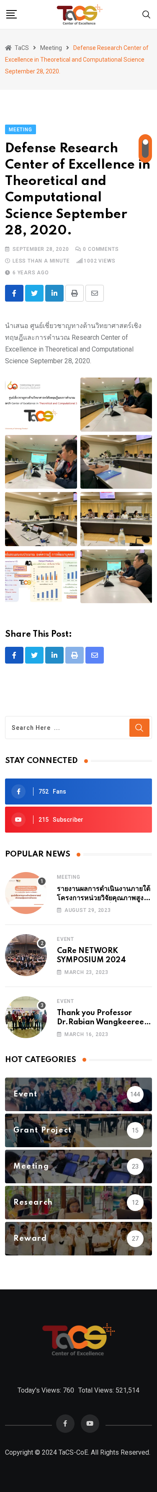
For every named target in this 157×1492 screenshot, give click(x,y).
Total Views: (97, 1390)
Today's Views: (40, 1390)
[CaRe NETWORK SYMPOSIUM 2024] (26, 955)
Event (65, 939)
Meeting (68, 877)
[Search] (146, 14)
